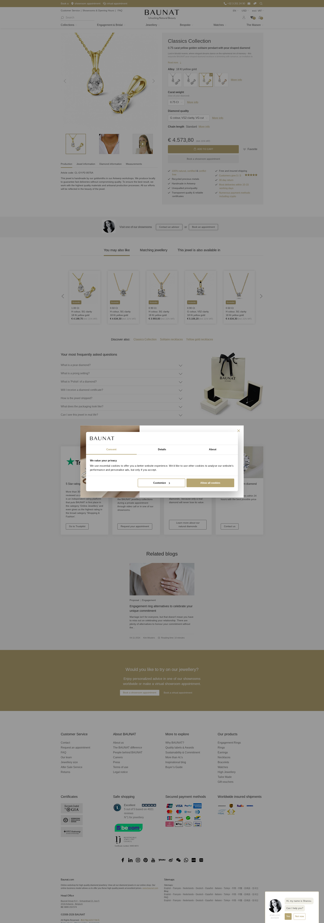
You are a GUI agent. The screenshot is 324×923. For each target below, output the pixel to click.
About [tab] (212, 449)
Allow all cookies (210, 482)
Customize (159, 482)
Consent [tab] (111, 449)
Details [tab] (162, 449)
